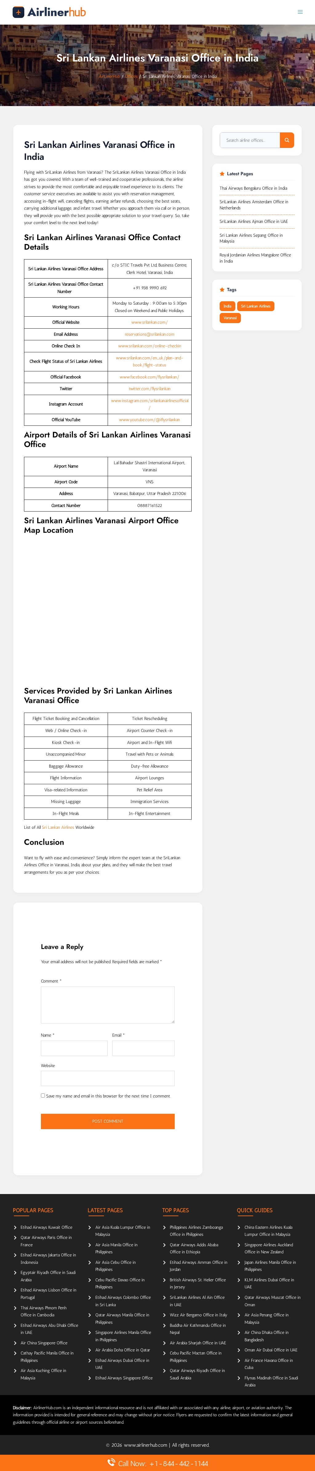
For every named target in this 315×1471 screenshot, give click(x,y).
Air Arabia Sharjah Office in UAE (198, 1343)
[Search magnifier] (287, 140)
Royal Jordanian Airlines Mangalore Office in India (255, 258)
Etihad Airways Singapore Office (124, 1378)
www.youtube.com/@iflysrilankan (149, 419)
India (227, 306)
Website (48, 1065)
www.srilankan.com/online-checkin (149, 346)
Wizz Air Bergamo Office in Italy (198, 1315)
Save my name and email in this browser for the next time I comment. (108, 1096)
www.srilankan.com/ (149, 322)
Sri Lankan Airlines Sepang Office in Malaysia (251, 238)
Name (48, 1035)
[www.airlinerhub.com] (49, 12)
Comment (51, 981)
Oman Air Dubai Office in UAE (271, 1350)
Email (118, 1035)
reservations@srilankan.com (149, 334)
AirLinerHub (109, 76)
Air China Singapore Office (44, 1343)
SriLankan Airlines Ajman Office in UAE (254, 221)
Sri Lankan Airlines (58, 827)
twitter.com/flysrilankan (149, 388)
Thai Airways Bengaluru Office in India (253, 188)
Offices (131, 76)
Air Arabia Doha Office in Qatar (122, 1350)
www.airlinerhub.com (146, 1445)
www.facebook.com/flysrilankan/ (149, 377)
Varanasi (230, 318)
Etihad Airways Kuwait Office (46, 1227)
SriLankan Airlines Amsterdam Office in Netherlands (254, 205)
